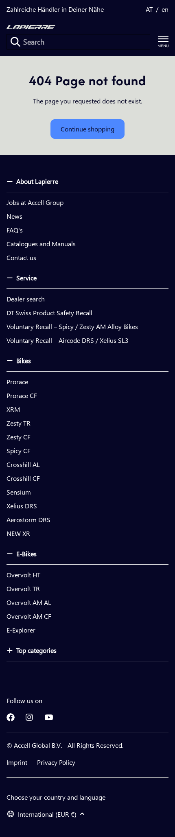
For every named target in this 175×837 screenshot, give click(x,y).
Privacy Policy (56, 762)
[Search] (15, 42)
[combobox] (78, 41)
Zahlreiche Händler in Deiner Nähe (55, 9)
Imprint (17, 762)
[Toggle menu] (163, 41)
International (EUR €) (47, 814)
